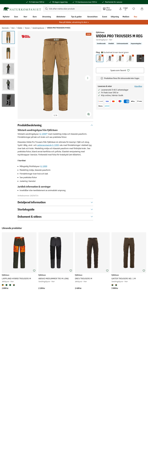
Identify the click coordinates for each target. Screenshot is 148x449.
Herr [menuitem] (25, 16)
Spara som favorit (118, 70)
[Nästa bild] (87, 78)
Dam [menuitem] (16, 16)
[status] (55, 115)
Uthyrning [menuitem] (115, 16)
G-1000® (44, 134)
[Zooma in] (88, 114)
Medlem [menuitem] (126, 16)
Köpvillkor (138, 86)
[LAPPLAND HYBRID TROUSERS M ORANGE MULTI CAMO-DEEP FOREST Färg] (3, 285)
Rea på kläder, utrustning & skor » (74, 22)
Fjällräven (100, 32)
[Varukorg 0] (143, 8)
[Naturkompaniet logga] (22, 9)
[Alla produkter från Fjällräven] (25, 36)
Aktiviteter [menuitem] (60, 16)
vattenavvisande (44, 145)
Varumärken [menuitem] (92, 16)
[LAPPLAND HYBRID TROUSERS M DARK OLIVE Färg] (14, 285)
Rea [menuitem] (135, 16)
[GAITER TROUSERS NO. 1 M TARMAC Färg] (116, 285)
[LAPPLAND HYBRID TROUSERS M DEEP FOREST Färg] (6, 285)
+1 (8, 100)
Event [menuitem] (104, 16)
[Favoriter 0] (134, 8)
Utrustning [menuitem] (46, 16)
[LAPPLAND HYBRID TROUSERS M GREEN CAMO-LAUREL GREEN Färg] (10, 285)
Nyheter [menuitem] (6, 16)
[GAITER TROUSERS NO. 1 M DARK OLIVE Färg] (112, 285)
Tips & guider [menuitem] (76, 16)
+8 (140, 58)
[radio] (99, 58)
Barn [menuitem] (35, 16)
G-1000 (55, 145)
